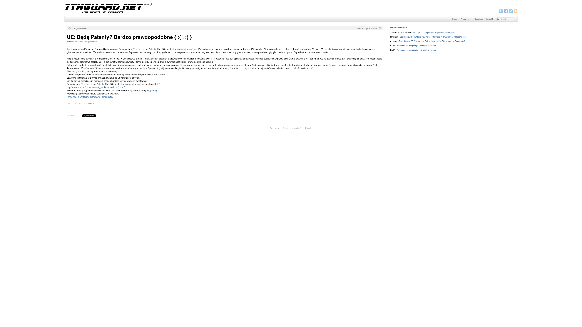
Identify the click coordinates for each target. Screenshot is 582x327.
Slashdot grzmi (74, 71)
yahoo (81, 49)
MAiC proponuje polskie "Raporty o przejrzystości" (435, 32)
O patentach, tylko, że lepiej (366, 28)
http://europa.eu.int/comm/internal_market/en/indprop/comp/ (96, 87)
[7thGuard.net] (291, 7)
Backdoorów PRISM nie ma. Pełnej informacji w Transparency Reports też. (433, 36)
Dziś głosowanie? (79, 28)
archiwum (70, 41)
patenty (153, 90)
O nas (454, 19)
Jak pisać (479, 19)
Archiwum (465, 19)
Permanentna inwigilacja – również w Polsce (416, 45)
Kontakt (489, 19)
